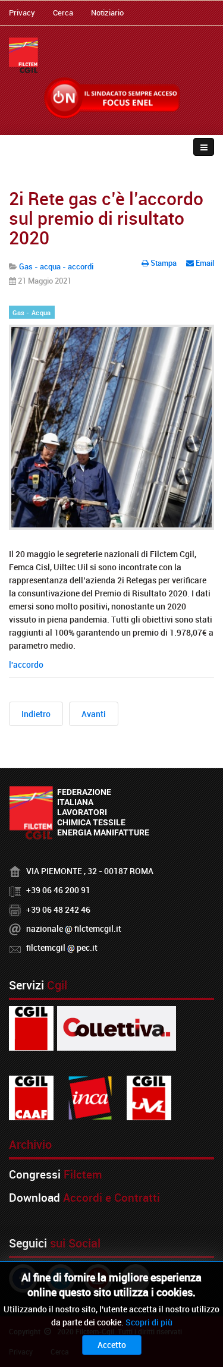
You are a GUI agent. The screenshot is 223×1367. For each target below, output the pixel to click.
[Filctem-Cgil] (23, 55)
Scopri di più (148, 1322)
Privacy (22, 12)
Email (204, 262)
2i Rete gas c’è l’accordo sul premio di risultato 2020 (106, 218)
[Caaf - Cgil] (31, 1096)
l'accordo (26, 664)
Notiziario (107, 12)
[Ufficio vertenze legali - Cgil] (149, 1096)
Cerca (63, 12)
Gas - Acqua (31, 313)
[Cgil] (31, 1027)
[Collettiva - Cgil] (116, 1027)
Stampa (163, 262)
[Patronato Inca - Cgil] (90, 1096)
